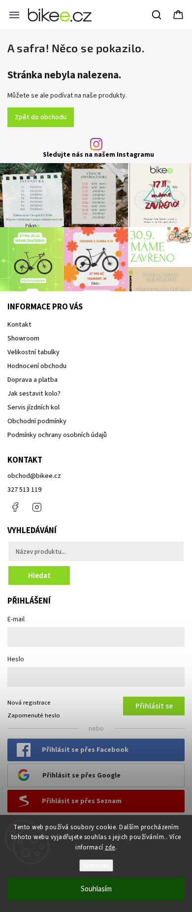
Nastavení (96, 865)
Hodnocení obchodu (36, 366)
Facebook (14, 507)
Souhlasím (96, 889)
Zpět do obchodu (40, 117)
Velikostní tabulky (33, 352)
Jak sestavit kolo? (34, 394)
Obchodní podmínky (36, 421)
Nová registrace (29, 702)
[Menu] (14, 15)
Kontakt (19, 325)
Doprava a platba (32, 380)
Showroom (23, 338)
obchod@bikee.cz (34, 476)
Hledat (39, 575)
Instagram (37, 507)
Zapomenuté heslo (33, 715)
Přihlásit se (154, 706)
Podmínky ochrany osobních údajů (57, 435)
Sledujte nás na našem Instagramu (98, 154)
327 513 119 (24, 490)
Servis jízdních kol (33, 407)
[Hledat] (157, 15)
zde (110, 847)
